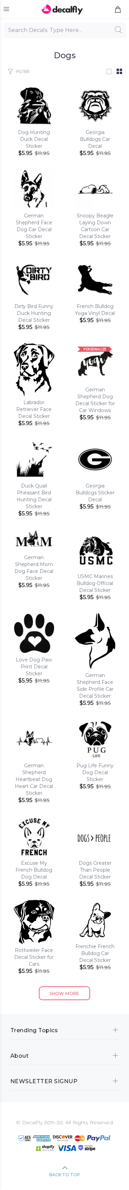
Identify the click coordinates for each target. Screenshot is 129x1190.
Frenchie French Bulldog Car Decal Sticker (95, 953)
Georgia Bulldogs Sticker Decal (95, 493)
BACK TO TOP (64, 1174)
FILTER (23, 71)
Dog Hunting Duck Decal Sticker (34, 139)
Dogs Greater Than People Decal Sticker (95, 870)
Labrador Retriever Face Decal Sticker (34, 409)
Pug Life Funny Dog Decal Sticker (95, 772)
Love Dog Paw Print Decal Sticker (34, 667)
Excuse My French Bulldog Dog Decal (33, 870)
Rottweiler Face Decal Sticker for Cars (34, 957)
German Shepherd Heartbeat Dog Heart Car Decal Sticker (34, 779)
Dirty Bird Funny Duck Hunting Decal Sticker (33, 313)
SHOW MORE (64, 993)
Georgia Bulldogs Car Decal (95, 139)
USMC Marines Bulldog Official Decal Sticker (95, 583)
